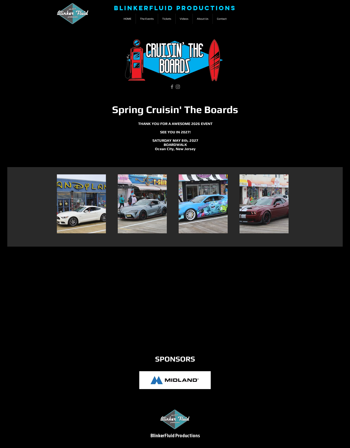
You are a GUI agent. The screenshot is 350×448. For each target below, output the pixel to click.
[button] (147, 19)
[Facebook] (172, 87)
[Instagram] (178, 87)
